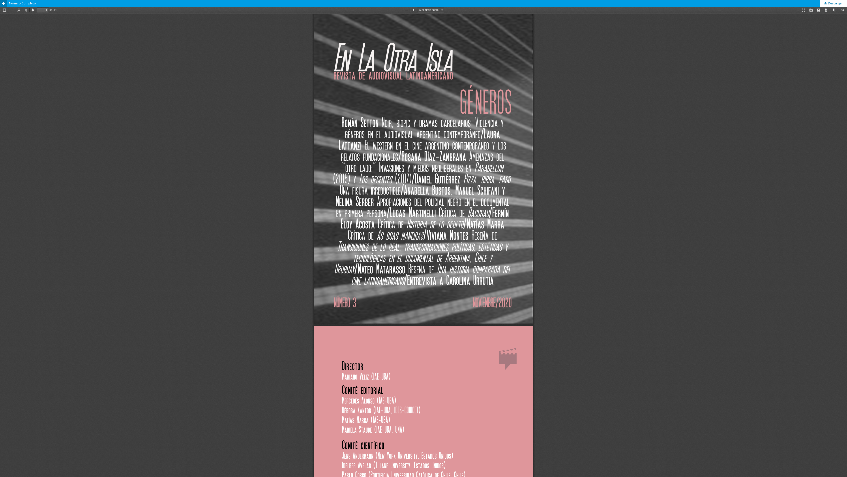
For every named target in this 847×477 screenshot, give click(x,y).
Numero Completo (22, 3)
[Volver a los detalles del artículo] (3, 3)
